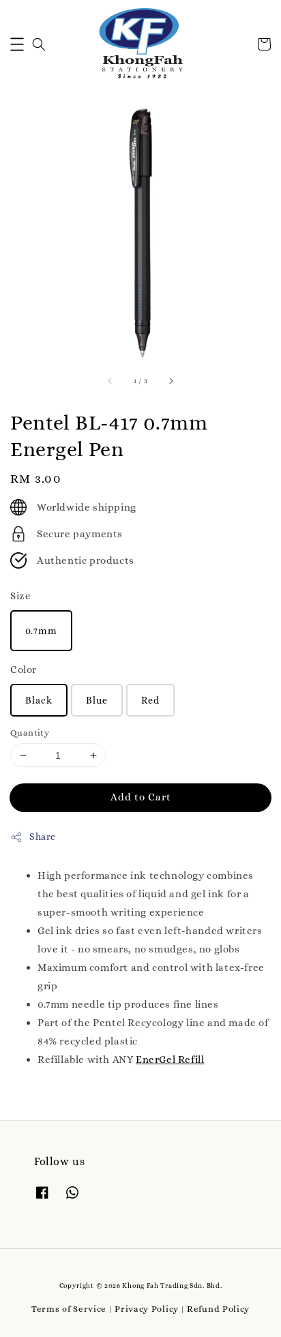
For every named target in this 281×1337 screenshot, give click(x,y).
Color (23, 669)
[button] (17, 44)
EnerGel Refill (170, 1059)
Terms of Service (68, 1309)
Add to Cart (140, 797)
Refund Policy (218, 1309)
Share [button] (42, 836)
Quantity (29, 732)
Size (20, 596)
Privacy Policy (147, 1309)
